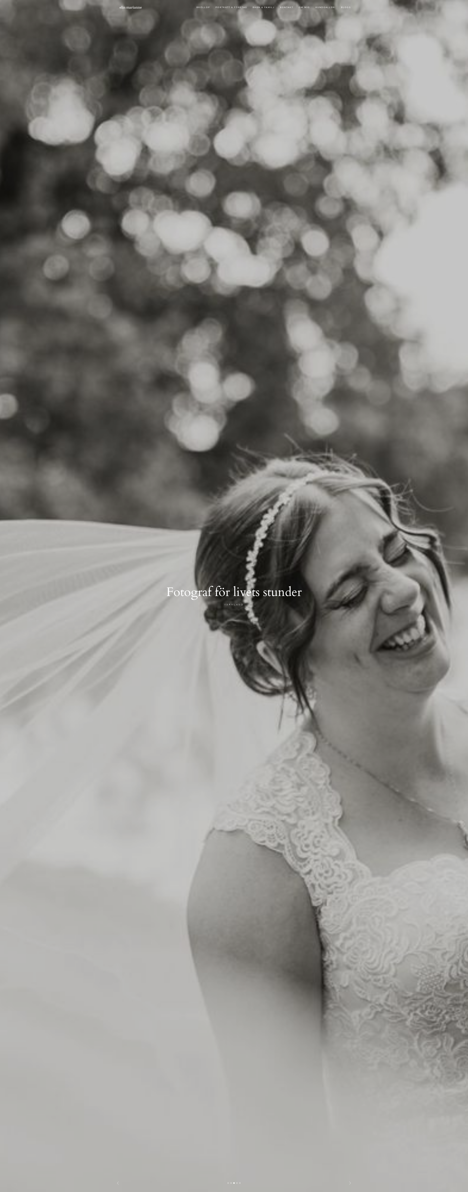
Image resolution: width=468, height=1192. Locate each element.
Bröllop (203, 7)
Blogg (346, 7)
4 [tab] (237, 1183)
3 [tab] (234, 1183)
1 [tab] (228, 1183)
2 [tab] (231, 1183)
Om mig (304, 7)
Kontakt (286, 7)
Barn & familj (264, 7)
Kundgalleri (326, 7)
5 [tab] (240, 1183)
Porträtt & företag (231, 7)
